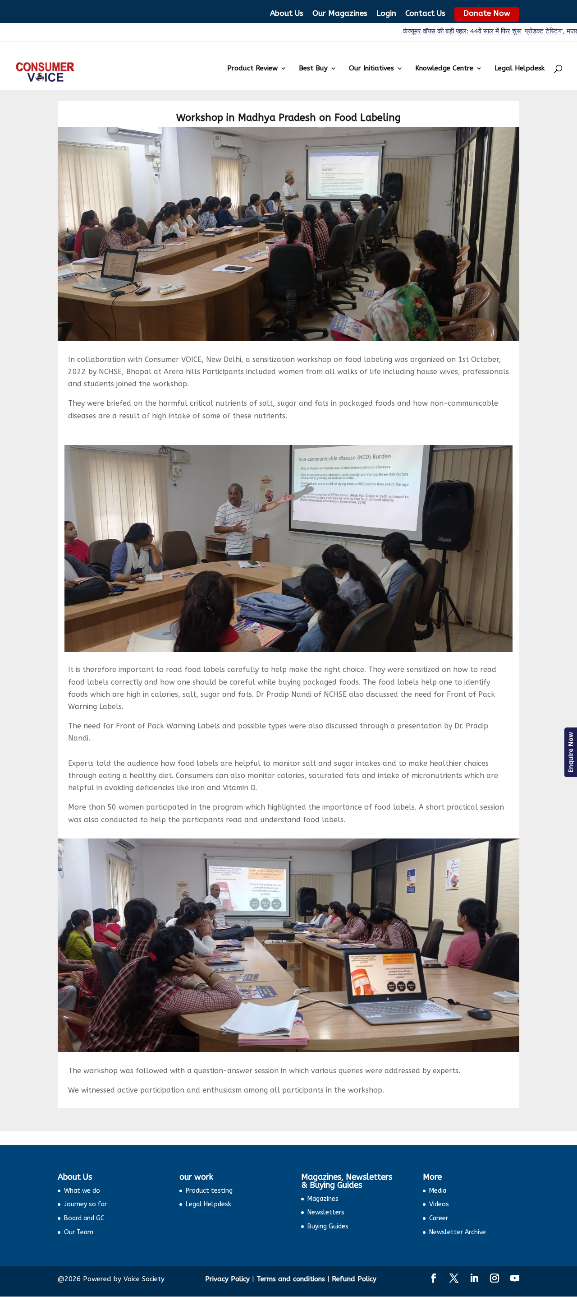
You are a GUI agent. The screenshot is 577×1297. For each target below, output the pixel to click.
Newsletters (325, 1212)
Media (437, 1191)
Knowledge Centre (444, 68)
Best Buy (313, 68)
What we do (82, 1191)
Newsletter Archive (457, 1232)
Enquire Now (570, 752)
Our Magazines (339, 13)
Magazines (323, 1199)
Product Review (252, 68)
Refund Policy (354, 1279)
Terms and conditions (290, 1279)
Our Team (78, 1232)
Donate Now (486, 13)
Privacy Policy (227, 1279)
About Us (286, 13)
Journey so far (85, 1204)
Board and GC (84, 1218)
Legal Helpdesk (520, 68)
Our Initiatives (371, 68)
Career (438, 1218)
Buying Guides (327, 1226)
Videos (439, 1204)
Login (386, 13)
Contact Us (425, 13)
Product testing (209, 1191)
